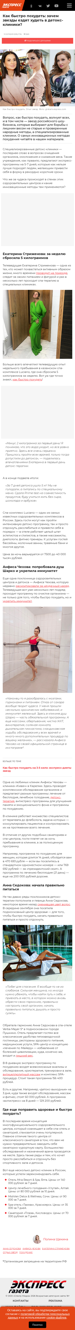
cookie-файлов (56, 1317)
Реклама (55, 1300)
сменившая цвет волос (54, 904)
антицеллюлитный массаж (21, 1074)
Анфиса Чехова (31, 1249)
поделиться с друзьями (38, 41)
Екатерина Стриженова (56, 1249)
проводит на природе (51, 273)
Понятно (37, 1324)
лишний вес (24, 1055)
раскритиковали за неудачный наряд (42, 586)
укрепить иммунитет (17, 601)
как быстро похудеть (27, 379)
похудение (26, 1252)
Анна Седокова (12, 1249)
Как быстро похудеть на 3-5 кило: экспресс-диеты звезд (37, 769)
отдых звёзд (10, 1252)
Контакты (20, 1300)
